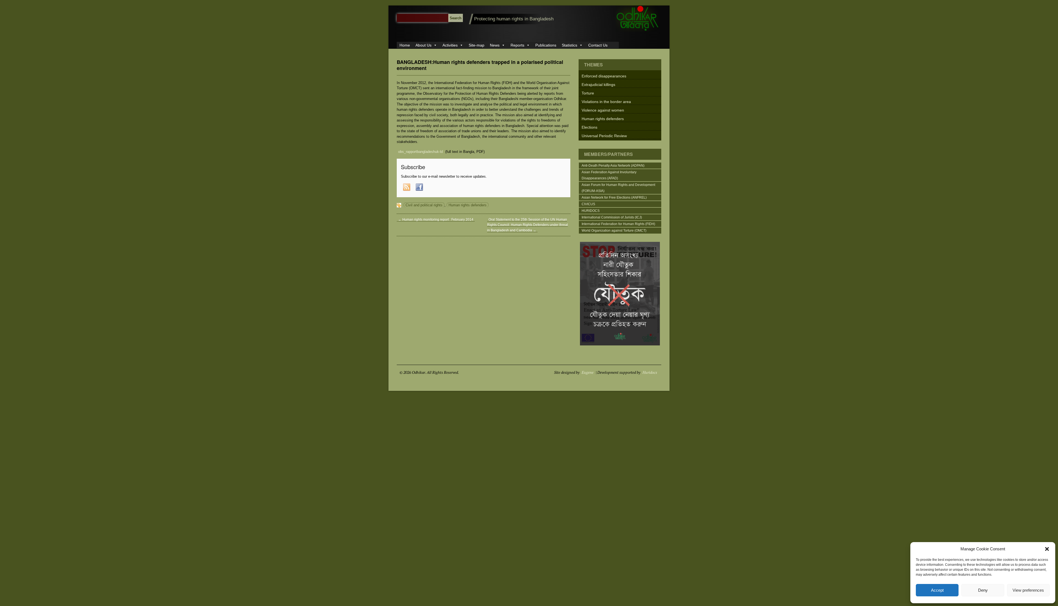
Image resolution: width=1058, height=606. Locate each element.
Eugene (587, 372)
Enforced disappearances (604, 76)
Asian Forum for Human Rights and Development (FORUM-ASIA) (618, 188)
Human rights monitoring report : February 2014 (435, 219)
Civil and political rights (424, 205)
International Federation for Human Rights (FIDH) (618, 224)
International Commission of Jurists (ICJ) (612, 217)
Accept (937, 590)
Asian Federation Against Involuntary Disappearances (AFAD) (609, 175)
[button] (1047, 549)
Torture (588, 93)
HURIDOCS (591, 211)
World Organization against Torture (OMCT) (614, 230)
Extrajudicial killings (598, 84)
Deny (983, 590)
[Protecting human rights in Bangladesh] (637, 31)
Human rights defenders (468, 205)
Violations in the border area (606, 101)
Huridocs (650, 372)
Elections (589, 127)
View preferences (1028, 590)
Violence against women (603, 110)
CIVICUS (588, 204)
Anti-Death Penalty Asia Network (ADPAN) (613, 165)
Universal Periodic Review (604, 136)
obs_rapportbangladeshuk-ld (420, 152)
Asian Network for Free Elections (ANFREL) (614, 197)
